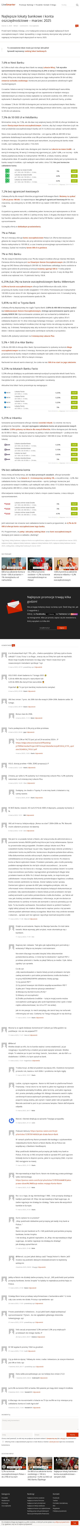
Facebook (56, 1498)
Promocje (22, 5)
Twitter (55, 1500)
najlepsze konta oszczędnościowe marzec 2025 (61, 540)
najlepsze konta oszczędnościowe (32, 540)
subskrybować (54, 1442)
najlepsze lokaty (7, 543)
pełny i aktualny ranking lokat (32, 531)
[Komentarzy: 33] (76, 26)
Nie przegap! (6, 554)
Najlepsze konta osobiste (35, 1498)
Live (8, 4)
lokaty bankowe (15, 540)
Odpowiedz (38, 667)
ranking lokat (10, 546)
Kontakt (46, 5)
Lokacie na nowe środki (61, 149)
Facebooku (40, 614)
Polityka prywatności (60, 1511)
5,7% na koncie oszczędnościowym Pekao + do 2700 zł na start (14, 1474)
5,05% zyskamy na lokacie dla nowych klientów (30, 429)
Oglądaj (74, 614)
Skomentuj (6, 1415)
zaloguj (62, 1438)
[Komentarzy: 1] (24, 568)
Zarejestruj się (51, 1438)
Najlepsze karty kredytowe (36, 1503)
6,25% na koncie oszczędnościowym (17, 286)
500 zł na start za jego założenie (62, 362)
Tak (74, 1523)
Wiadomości (6, 1500)
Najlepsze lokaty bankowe (36, 1506)
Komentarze (7, 645)
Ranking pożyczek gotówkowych (38, 1511)
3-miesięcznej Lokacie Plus (42, 336)
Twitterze (62, 614)
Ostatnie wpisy (8, 1454)
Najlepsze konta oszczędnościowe (38, 1508)
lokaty (7, 540)
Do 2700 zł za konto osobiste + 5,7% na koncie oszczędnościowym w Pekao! (39, 575)
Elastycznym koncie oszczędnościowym (24, 125)
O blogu (53, 5)
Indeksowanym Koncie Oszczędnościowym (22, 311)
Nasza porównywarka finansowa (38, 1514)
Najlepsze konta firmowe (35, 1500)
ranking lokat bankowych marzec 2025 (27, 546)
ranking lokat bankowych (35, 51)
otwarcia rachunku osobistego (15, 80)
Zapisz (62, 628)
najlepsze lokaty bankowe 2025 (41, 543)
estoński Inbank (45, 423)
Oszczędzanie (6, 1506)
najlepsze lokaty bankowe (21, 543)
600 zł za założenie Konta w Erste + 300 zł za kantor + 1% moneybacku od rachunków (13, 575)
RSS (54, 1506)
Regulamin (56, 1508)
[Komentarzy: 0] (24, 1467)
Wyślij (72, 1435)
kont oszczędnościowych (60, 531)
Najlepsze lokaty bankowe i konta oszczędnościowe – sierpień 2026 (65, 1474)
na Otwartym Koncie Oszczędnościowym (45, 262)
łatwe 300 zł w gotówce (37, 247)
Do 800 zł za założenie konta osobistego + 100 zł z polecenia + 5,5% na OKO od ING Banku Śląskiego (40, 1475)
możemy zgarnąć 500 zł (47, 269)
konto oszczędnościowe (33, 238)
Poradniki (39, 5)
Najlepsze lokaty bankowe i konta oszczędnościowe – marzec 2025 (28, 18)
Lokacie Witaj (49, 67)
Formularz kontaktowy (60, 1503)
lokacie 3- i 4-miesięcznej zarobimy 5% (37, 478)
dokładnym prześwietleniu (29, 226)
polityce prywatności (61, 1522)
